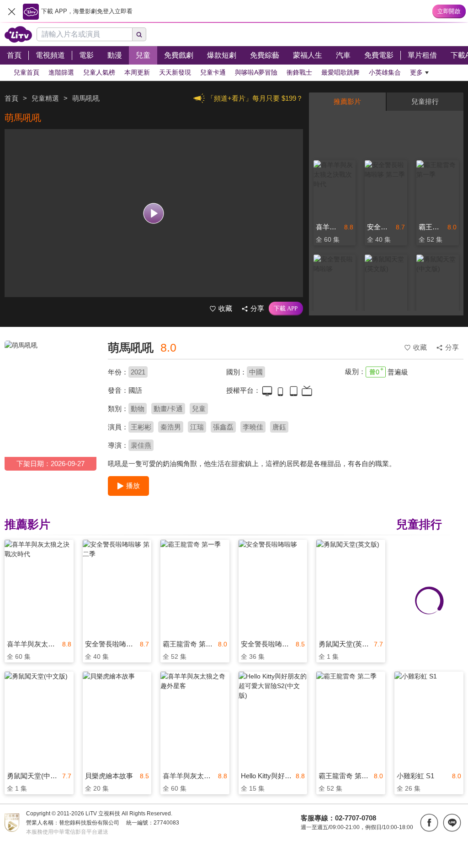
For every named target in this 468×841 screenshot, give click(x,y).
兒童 (199, 408)
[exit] (11, 11)
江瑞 (197, 427)
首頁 (11, 98)
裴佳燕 (141, 445)
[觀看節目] (154, 213)
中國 (256, 372)
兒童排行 (425, 101)
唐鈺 (279, 427)
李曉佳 (253, 427)
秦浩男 (170, 427)
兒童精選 (45, 98)
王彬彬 (141, 427)
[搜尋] (139, 34)
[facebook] (429, 823)
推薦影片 (347, 101)
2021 (138, 372)
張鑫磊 (223, 427)
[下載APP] (286, 308)
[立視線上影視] (18, 34)
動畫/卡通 (168, 408)
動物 (137, 408)
